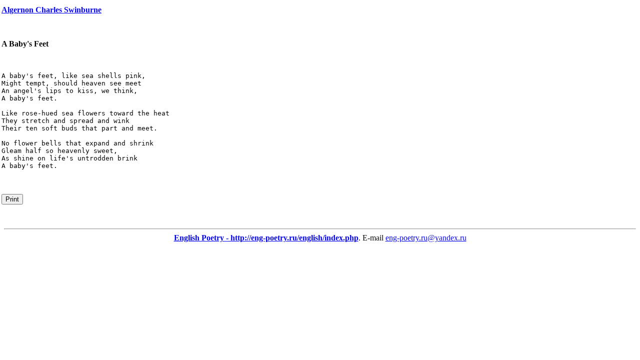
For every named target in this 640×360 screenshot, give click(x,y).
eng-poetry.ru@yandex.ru (426, 238)
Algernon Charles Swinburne (52, 10)
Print (12, 199)
